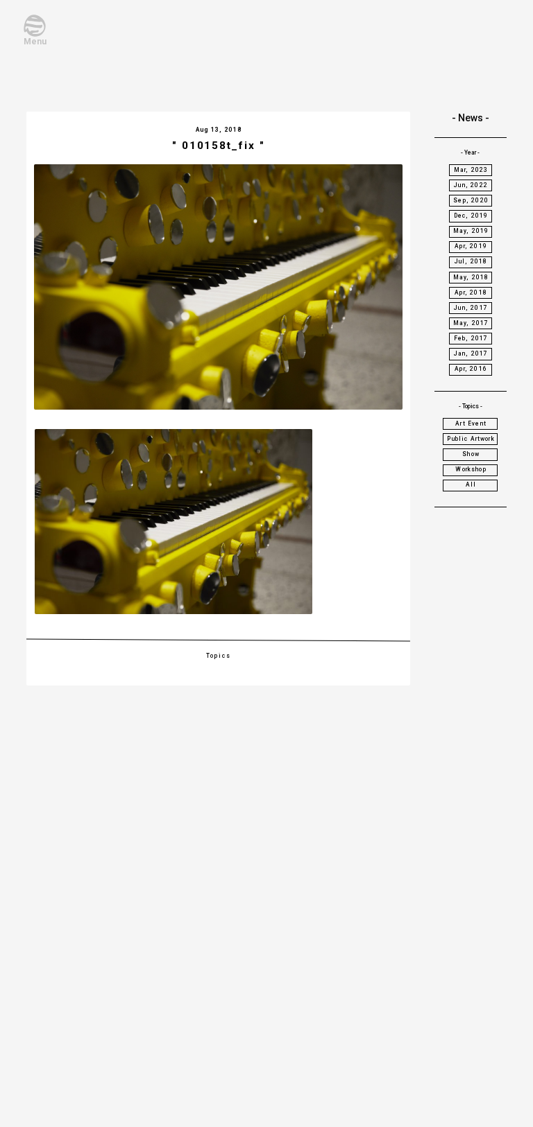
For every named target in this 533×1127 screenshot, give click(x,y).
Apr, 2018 (471, 292)
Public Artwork (470, 438)
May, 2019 (471, 230)
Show (471, 454)
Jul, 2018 (471, 261)
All (471, 484)
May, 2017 (471, 323)
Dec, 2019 (471, 215)
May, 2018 (471, 277)
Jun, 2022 (471, 185)
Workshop (470, 469)
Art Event (471, 423)
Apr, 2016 (471, 368)
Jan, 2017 (471, 353)
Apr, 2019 (471, 246)
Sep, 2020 (471, 200)
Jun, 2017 (471, 307)
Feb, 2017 (471, 338)
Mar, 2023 (471, 169)
